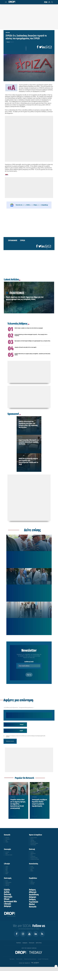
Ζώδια (6, 870)
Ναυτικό (31, 839)
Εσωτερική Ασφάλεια (34, 843)
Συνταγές (6, 872)
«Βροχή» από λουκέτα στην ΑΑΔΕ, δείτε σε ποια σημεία (23, 298)
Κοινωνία (32, 906)
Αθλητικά (32, 892)
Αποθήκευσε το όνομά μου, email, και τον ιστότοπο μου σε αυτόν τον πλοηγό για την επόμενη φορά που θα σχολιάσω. (25, 736)
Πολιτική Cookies (19, 959)
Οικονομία (7, 852)
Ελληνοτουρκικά (33, 844)
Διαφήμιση (25, 943)
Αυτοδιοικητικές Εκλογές (34, 859)
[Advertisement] (29, 17)
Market (32, 904)
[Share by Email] (51, 47)
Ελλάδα (7, 889)
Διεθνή (6, 892)
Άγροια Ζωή (32, 882)
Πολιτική (31, 852)
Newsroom (8, 302)
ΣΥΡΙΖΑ (22, 240)
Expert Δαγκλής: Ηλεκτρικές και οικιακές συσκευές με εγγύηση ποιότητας (29, 442)
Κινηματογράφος (8, 882)
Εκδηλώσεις (7, 883)
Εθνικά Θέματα (33, 842)
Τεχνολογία (33, 902)
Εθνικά (6, 899)
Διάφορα (7, 906)
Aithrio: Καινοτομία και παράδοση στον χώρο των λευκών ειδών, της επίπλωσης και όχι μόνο (28, 424)
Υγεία (6, 840)
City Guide (32, 868)
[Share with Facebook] (39, 47)
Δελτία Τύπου (39, 943)
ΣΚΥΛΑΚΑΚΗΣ (12, 240)
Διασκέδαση (34, 894)
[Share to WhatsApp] (48, 47)
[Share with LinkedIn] (45, 47)
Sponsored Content (8, 855)
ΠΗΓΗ (6, 174)
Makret (6, 853)
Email (21, 730)
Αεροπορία (32, 840)
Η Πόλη (31, 866)
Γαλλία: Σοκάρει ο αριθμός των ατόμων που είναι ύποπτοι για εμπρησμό (29, 328)
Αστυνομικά (7, 839)
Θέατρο (6, 881)
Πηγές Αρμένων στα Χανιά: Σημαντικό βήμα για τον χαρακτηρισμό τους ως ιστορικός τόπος (32, 340)
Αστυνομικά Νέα (10, 901)
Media (6, 869)
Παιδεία (6, 842)
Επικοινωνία (31, 943)
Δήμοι (31, 869)
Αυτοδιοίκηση (32, 856)
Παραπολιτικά (32, 853)
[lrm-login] (49, 3)
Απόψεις (32, 889)
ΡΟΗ (45, 2)
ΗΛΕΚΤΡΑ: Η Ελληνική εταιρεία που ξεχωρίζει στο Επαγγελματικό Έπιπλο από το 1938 (28, 461)
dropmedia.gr (44, 205)
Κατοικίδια (32, 883)
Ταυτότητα (18, 943)
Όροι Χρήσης (12, 959)
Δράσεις (31, 870)
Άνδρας (6, 868)
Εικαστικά (7, 885)
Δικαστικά (7, 837)
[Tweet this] (42, 47)
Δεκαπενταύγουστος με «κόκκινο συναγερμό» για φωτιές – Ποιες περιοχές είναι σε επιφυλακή (31, 335)
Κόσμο (35, 205)
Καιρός (31, 881)
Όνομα (22, 724)
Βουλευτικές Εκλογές (33, 857)
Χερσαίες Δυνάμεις (33, 837)
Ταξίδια (6, 873)
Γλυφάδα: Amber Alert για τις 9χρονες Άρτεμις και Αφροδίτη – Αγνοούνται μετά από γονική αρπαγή (32, 354)
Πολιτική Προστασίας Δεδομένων (30, 959)
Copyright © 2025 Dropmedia (43, 959)
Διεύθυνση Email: (29, 661)
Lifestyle (7, 904)
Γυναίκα (6, 866)
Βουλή (31, 855)
